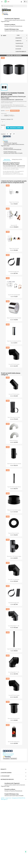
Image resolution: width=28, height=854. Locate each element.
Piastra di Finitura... (14, 440)
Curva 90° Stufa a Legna (14, 364)
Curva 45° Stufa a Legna (14, 394)
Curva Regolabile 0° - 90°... (14, 625)
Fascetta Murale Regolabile (14, 294)
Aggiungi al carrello (14, 127)
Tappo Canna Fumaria (14, 202)
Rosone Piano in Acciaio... (14, 533)
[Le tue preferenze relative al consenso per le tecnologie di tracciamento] (25, 851)
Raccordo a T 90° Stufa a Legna (14, 556)
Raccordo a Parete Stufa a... (14, 718)
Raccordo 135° (14, 225)
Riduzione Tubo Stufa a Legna (14, 510)
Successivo (13, 758)
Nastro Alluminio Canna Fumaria (14, 318)
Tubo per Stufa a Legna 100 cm (14, 649)
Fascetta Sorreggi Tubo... (14, 271)
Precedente (6, 758)
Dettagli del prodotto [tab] (17, 159)
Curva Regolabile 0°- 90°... (14, 672)
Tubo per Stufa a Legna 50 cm (14, 486)
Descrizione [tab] (7, 159)
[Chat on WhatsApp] (6, 1)
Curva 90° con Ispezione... (14, 579)
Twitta (10, 134)
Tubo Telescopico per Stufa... (14, 417)
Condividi (7, 134)
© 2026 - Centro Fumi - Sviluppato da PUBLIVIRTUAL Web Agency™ (13, 798)
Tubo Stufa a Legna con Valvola (14, 463)
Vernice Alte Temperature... (14, 741)
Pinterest (14, 134)
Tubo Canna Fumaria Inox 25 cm (14, 341)
